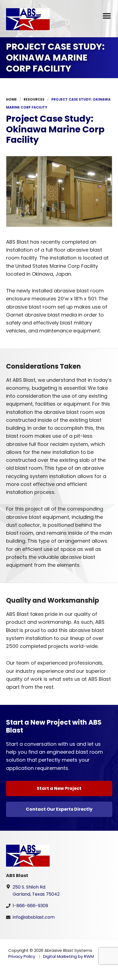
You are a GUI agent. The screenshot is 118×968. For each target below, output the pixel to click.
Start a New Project (59, 788)
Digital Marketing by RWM (68, 956)
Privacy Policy (21, 956)
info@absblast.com (34, 917)
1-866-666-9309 (30, 905)
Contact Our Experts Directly (59, 809)
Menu (106, 16)
